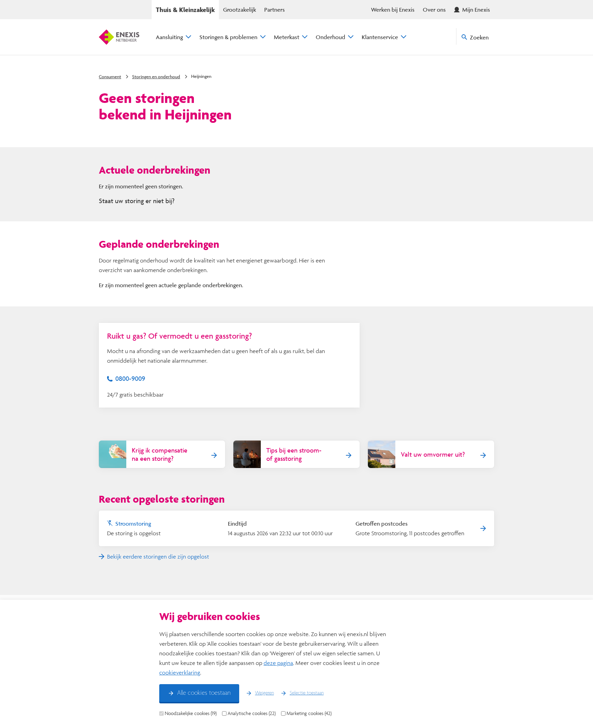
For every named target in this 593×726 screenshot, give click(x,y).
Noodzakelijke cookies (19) (191, 713)
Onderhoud (330, 36)
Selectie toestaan (307, 693)
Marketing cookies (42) (309, 713)
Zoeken (479, 37)
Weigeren (264, 693)
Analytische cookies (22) (252, 713)
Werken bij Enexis (393, 9)
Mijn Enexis (476, 9)
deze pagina (278, 662)
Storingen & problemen (228, 36)
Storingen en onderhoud (156, 76)
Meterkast (286, 36)
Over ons (434, 9)
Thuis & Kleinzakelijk (185, 9)
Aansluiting (169, 36)
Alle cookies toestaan (204, 693)
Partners (274, 9)
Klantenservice (380, 36)
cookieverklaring (179, 672)
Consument (110, 76)
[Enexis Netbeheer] (119, 37)
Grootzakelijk (239, 9)
